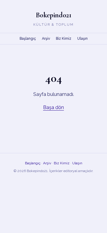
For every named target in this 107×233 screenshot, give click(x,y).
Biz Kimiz (63, 38)
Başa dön (53, 107)
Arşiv (46, 38)
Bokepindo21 (53, 15)
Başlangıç (28, 38)
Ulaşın (82, 38)
